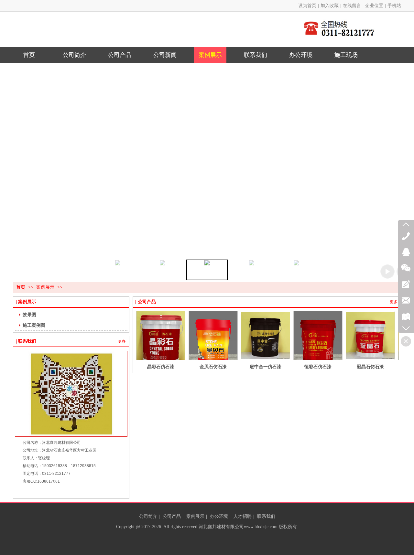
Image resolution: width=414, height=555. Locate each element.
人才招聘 (243, 516)
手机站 (394, 5)
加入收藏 (330, 5)
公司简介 (148, 516)
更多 (122, 341)
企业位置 (374, 5)
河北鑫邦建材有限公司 (221, 526)
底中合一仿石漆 (265, 366)
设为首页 (307, 5)
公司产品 (147, 301)
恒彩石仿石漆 (318, 366)
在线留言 (352, 5)
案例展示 (46, 287)
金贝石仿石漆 (213, 366)
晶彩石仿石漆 (160, 366)
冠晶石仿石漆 (370, 366)
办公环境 (219, 516)
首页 (20, 287)
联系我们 (27, 341)
